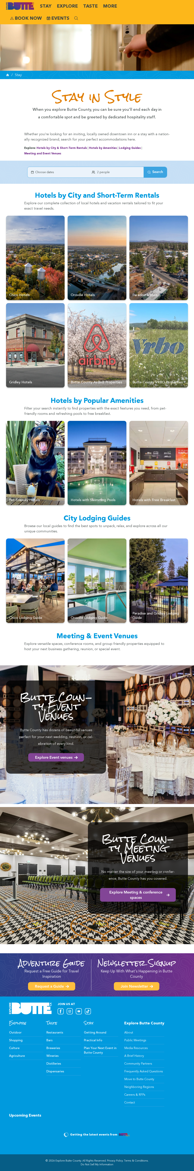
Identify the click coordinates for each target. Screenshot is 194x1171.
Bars (49, 1040)
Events (60, 18)
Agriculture (17, 1056)
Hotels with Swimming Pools (93, 500)
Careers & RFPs (134, 1094)
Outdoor (15, 1032)
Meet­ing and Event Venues (42, 153)
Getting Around (95, 1032)
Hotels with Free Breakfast (154, 500)
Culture (14, 1048)
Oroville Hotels (83, 295)
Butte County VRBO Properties (157, 382)
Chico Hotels (19, 295)
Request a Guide (49, 987)
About (128, 1032)
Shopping (16, 1040)
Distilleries (53, 1063)
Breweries (53, 1048)
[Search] (76, 18)
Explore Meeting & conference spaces (135, 895)
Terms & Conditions (136, 1160)
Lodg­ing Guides (130, 148)
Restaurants (54, 1032)
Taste (90, 6)
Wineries (52, 1056)
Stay (46, 6)
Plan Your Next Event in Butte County (100, 1050)
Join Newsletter (134, 987)
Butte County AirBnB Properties (96, 382)
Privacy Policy (115, 1160)
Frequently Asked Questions (143, 1071)
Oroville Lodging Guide (89, 618)
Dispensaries (55, 1071)
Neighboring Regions (139, 1087)
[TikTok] (88, 1011)
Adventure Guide (52, 963)
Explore (67, 6)
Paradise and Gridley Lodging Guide (155, 615)
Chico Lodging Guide (25, 618)
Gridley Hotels (20, 382)
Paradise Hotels (144, 295)
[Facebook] (61, 1011)
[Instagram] (70, 1011)
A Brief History (134, 1056)
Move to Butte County (139, 1079)
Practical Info (93, 1040)
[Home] (7, 75)
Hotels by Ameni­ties (103, 148)
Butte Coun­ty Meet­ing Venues (138, 848)
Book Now (28, 18)
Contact (129, 1102)
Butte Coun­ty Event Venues (56, 706)
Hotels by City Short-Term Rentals (62, 148)
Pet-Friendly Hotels (24, 500)
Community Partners (138, 1063)
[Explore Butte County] (20, 6)
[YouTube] (79, 1011)
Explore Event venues (54, 758)
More (110, 6)
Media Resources (136, 1048)
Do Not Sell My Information (97, 1164)
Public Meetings (135, 1040)
